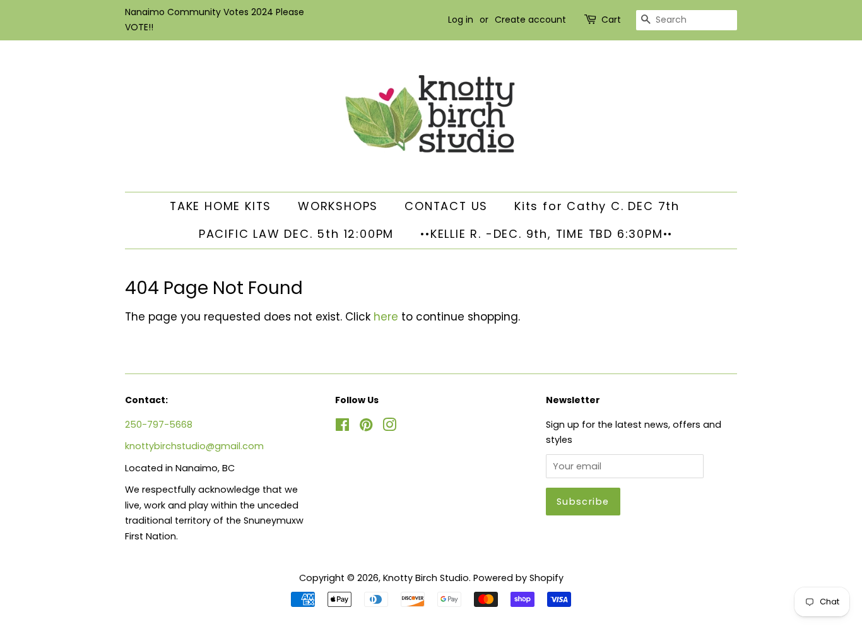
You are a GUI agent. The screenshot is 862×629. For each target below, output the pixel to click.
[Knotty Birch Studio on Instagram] (389, 427)
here (386, 316)
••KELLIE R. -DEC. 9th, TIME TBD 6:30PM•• (546, 234)
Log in (460, 19)
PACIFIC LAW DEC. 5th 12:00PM (296, 234)
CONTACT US (446, 206)
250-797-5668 (158, 424)
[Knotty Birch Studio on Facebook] (342, 427)
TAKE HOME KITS (220, 206)
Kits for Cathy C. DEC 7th (597, 206)
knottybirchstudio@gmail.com (194, 446)
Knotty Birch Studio (426, 578)
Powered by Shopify (518, 578)
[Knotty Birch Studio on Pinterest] (366, 427)
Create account (530, 19)
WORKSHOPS (338, 206)
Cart (611, 19)
